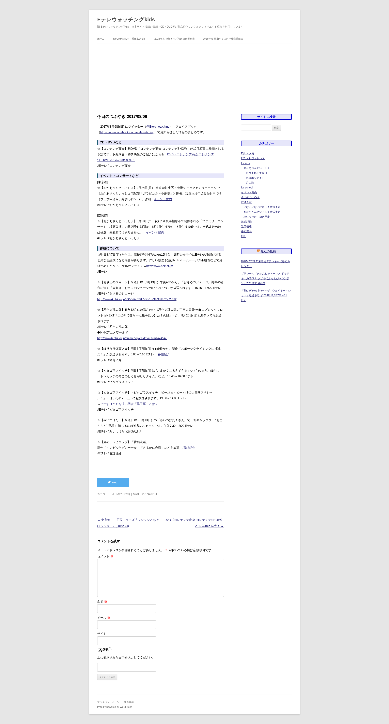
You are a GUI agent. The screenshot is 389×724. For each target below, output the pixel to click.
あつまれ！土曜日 (256, 172)
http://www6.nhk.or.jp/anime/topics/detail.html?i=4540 (132, 338)
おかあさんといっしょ (257, 168)
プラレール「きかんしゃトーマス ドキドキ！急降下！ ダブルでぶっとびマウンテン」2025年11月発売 (265, 278)
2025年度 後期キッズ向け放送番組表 (174, 38)
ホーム (101, 38)
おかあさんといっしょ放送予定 (262, 211)
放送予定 (246, 202)
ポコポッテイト (255, 177)
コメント (105, 556)
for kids (245, 163)
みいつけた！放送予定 (257, 216)
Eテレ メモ (247, 153)
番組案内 (246, 231)
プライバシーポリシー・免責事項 (115, 702)
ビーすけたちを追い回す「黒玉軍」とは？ (129, 404)
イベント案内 (163, 199)
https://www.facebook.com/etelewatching (127, 132)
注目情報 (246, 226)
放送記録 (246, 221)
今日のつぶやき (121, 494)
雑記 (243, 236)
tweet (114, 482)
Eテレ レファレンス (253, 158)
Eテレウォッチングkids (126, 19)
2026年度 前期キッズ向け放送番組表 (223, 38)
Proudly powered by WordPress (114, 707)
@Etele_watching (157, 126)
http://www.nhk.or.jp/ (159, 266)
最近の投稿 (268, 251)
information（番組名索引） (129, 38)
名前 (102, 601)
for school (247, 187)
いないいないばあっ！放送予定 (262, 207)
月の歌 (250, 182)
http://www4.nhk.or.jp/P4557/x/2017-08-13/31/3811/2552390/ (136, 299)
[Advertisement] (194, 78)
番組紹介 (164, 354)
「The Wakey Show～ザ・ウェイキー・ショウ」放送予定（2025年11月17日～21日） (266, 295)
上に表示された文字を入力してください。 (126, 657)
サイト (101, 633)
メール (103, 617)
